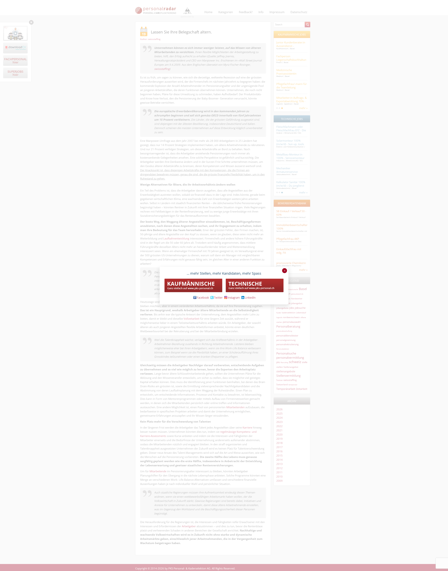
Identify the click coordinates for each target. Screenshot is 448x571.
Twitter (218, 298)
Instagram (234, 298)
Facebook (203, 298)
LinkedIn (250, 298)
